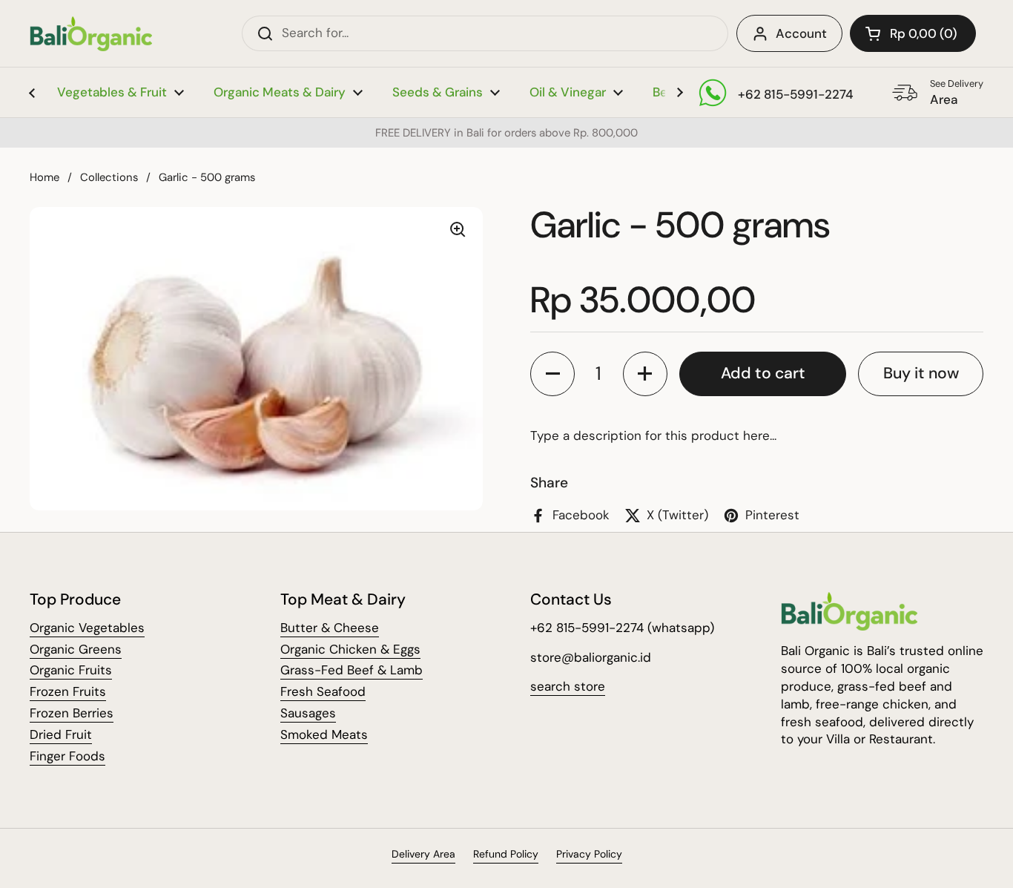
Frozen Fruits (68, 691)
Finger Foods (67, 756)
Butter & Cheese (329, 627)
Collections (109, 177)
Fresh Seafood (323, 691)
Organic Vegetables (87, 627)
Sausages (308, 713)
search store (567, 686)
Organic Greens (76, 649)
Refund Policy (505, 854)
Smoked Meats (324, 734)
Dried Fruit (61, 734)
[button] (913, 33)
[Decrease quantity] (552, 374)
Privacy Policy (589, 854)
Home (44, 177)
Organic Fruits (71, 670)
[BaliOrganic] (91, 33)
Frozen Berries (71, 713)
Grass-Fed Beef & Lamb (351, 670)
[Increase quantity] (645, 374)
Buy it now (921, 373)
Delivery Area (423, 854)
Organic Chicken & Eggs (350, 649)
